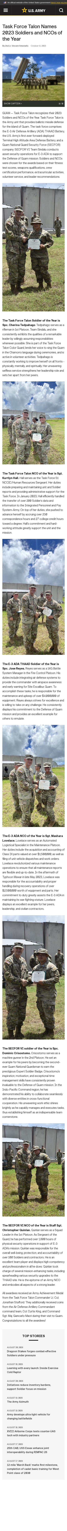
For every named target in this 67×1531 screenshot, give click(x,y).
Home (7, 1513)
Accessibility (18, 1517)
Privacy (38, 1513)
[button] (2, 7)
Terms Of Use (56, 1513)
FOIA (35, 1517)
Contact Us (22, 1513)
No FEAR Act (50, 1517)
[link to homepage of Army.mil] (33, 10)
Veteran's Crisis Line (33, 1521)
